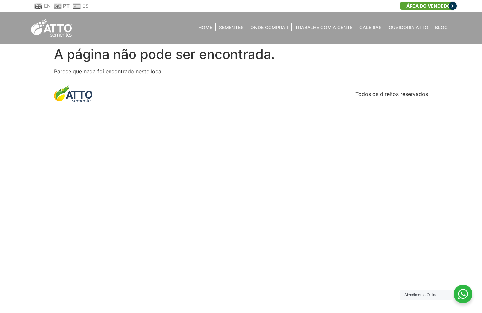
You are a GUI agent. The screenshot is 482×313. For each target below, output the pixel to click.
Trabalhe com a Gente (323, 27)
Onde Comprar (269, 27)
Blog (441, 27)
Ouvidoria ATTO (408, 27)
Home (205, 27)
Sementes (231, 27)
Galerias (370, 27)
